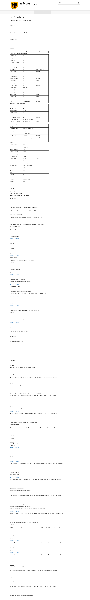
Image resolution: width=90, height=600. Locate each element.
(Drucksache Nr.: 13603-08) (14, 411)
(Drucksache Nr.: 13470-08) (14, 322)
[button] (42, 12)
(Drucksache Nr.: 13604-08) (14, 238)
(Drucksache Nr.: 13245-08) (14, 274)
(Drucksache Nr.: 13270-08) (14, 255)
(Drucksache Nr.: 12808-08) (14, 284)
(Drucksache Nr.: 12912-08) (14, 305)
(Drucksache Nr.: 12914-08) (14, 314)
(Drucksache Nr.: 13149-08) (14, 264)
